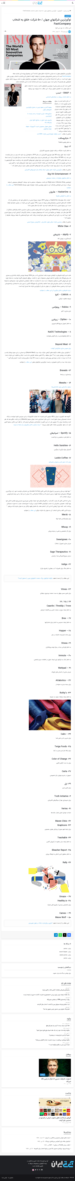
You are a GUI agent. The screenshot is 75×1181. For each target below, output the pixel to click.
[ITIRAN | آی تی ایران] (37, 3)
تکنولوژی (60, 11)
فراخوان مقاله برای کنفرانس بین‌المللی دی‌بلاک (57, 1141)
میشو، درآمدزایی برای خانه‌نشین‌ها (61, 387)
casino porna (63, 955)
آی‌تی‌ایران (65, 32)
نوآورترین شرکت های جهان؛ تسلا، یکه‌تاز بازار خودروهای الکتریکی (43, 170)
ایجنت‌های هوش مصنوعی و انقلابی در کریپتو (57, 1138)
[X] (40, 1170)
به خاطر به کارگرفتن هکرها (63, 196)
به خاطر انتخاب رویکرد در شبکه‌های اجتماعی (58, 97)
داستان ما (10, 1178)
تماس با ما (4, 1178)
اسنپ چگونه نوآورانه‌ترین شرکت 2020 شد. (49, 134)
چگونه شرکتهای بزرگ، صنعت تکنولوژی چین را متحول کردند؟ (35, 578)
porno (65, 949)
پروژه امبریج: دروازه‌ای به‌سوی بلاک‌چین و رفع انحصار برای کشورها (52, 1149)
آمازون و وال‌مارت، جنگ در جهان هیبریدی (40, 923)
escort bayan (63, 952)
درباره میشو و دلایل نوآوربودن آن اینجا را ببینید (26, 425)
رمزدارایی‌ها (67, 1132)
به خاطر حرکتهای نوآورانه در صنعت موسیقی (58, 178)
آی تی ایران (67, 11)
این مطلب (29, 362)
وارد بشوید (56, 973)
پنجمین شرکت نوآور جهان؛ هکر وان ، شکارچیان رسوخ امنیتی (44, 222)
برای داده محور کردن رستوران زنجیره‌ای (60, 462)
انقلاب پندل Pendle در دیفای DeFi (59, 1145)
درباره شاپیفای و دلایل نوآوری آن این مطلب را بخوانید (55, 290)
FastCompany (66, 76)
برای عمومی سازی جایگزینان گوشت (61, 348)
